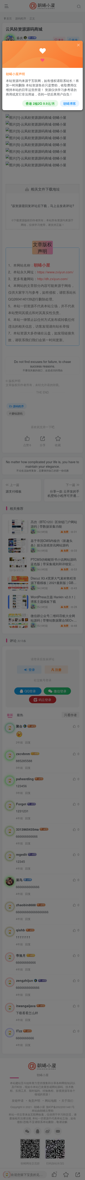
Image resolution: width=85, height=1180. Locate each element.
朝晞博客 (69, 103)
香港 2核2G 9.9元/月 (40, 103)
